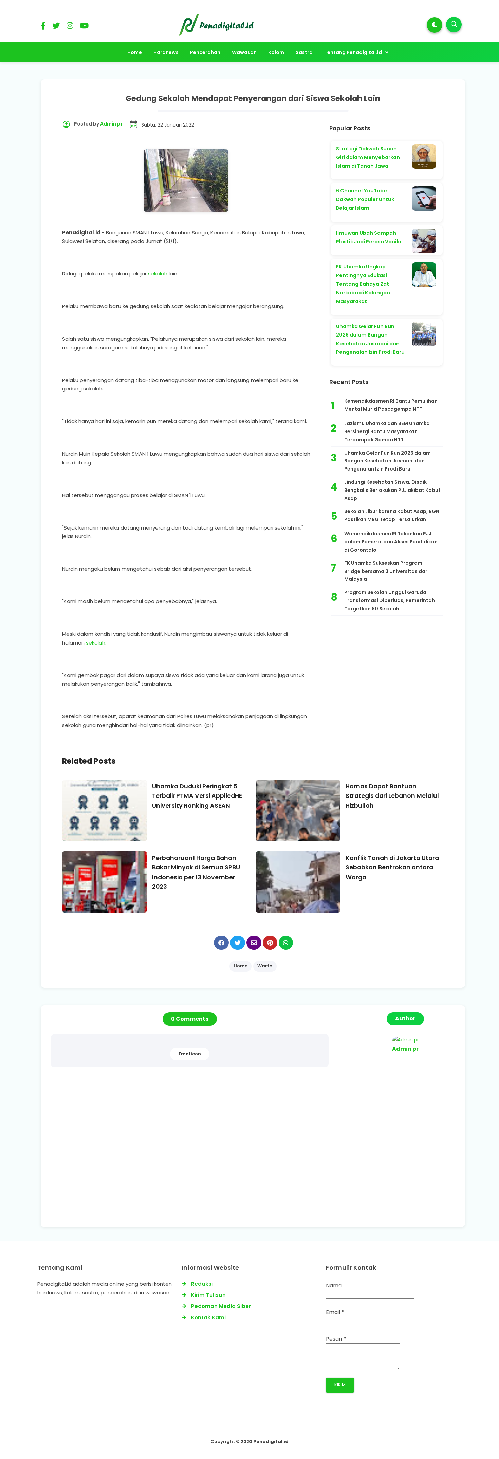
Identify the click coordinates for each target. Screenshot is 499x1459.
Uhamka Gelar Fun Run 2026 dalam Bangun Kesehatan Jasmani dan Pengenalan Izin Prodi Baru (387, 461)
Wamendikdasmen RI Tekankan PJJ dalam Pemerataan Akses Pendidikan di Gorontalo (391, 541)
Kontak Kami (208, 1317)
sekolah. (96, 642)
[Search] (454, 24)
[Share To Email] (253, 943)
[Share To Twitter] (237, 943)
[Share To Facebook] (221, 943)
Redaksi (202, 1283)
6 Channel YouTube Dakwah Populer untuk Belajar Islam (365, 199)
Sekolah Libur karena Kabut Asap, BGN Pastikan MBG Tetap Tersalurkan (391, 515)
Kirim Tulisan (208, 1295)
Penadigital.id (271, 1441)
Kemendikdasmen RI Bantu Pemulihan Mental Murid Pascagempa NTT (391, 405)
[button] (434, 25)
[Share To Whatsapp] (286, 943)
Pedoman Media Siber (221, 1306)
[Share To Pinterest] (270, 943)
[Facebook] (43, 27)
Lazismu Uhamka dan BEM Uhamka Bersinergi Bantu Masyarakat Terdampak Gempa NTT (387, 431)
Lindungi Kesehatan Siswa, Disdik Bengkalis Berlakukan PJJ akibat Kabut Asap (392, 490)
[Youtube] (84, 27)
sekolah (157, 273)
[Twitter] (56, 27)
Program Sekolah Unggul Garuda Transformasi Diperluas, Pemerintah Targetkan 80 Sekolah (389, 600)
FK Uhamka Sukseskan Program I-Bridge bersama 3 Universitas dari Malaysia (386, 571)
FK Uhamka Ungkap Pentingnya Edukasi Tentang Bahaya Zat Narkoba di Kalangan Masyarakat (363, 284)
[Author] (405, 1039)
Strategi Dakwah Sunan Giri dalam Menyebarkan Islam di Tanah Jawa (368, 157)
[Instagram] (70, 27)
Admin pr (405, 1049)
